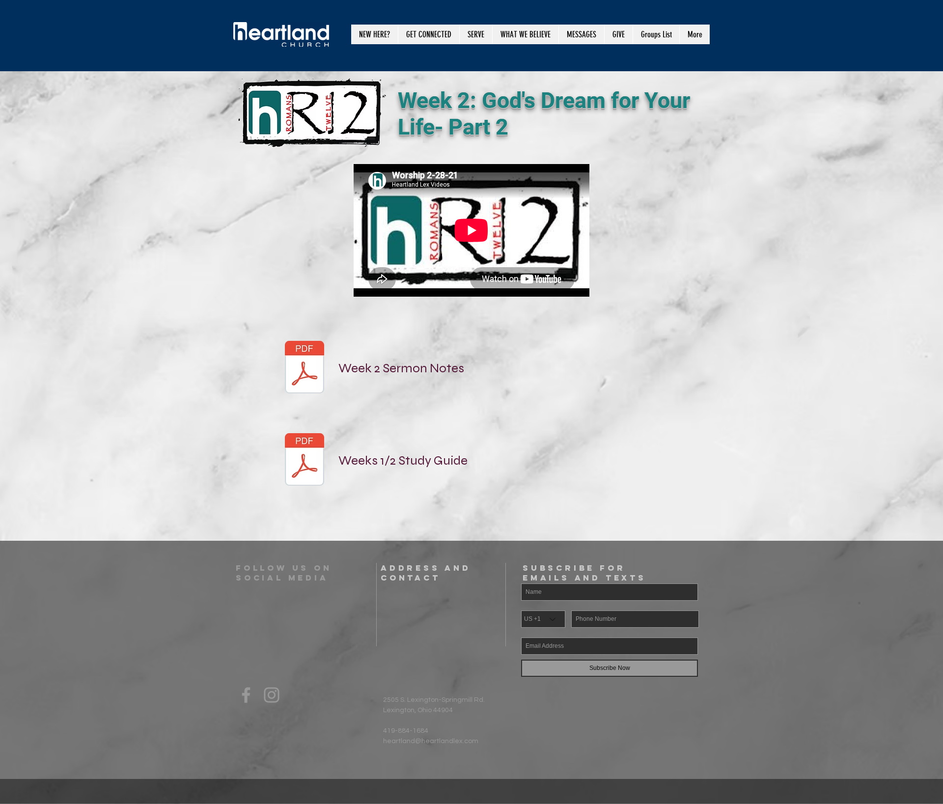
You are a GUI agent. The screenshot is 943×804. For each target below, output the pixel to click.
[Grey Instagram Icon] (271, 695)
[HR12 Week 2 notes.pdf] (304, 368)
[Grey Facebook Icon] (246, 695)
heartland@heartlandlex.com (430, 741)
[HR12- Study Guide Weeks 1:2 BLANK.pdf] (304, 460)
